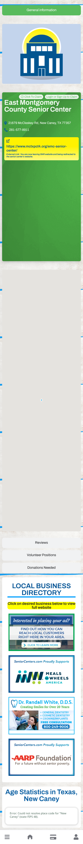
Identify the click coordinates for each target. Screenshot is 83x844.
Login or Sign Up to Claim (61, 96)
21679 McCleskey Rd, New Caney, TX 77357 (39, 123)
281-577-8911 (19, 130)
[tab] (41, 10)
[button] (7, 837)
